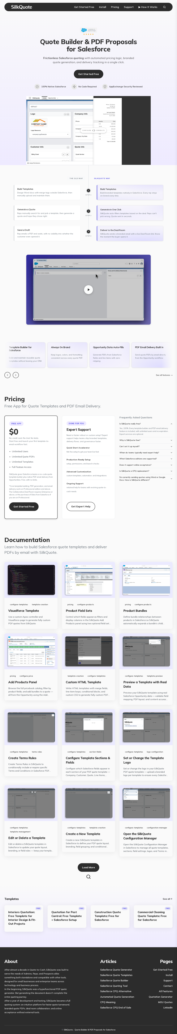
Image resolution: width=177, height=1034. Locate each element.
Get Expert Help (80, 506)
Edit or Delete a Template (26, 838)
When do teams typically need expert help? (139, 452)
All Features (166, 991)
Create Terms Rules (22, 758)
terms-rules (37, 752)
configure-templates (19, 604)
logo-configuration (155, 752)
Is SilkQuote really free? (130, 423)
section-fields (95, 752)
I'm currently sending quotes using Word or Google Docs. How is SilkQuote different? (142, 478)
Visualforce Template (23, 611)
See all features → (164, 375)
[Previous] (7, 375)
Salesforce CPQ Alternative (115, 991)
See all (166, 899)
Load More (88, 867)
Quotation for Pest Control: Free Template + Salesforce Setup (66, 916)
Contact (168, 985)
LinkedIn (168, 1007)
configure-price (26, 676)
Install (102, 7)
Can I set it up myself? (129, 446)
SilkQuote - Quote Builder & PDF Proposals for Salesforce (89, 1029)
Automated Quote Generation (117, 996)
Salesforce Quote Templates (116, 975)
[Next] (16, 375)
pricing (70, 604)
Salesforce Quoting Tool (113, 985)
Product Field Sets (79, 611)
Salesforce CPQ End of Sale (115, 1007)
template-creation (40, 604)
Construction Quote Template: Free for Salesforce (108, 916)
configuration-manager (157, 828)
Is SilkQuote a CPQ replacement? (134, 471)
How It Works (148, 7)
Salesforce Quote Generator (116, 969)
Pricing (115, 7)
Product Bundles (135, 611)
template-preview (155, 676)
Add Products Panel (22, 682)
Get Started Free (84, 7)
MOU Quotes (165, 1002)
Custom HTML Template (83, 682)
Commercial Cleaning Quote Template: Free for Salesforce (152, 916)
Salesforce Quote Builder (114, 980)
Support (129, 7)
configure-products (85, 604)
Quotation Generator (161, 996)
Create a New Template (83, 834)
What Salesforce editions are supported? (138, 458)
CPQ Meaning (107, 1002)
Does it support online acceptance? (135, 465)
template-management (20, 832)
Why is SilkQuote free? (129, 440)
